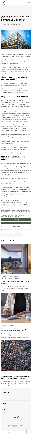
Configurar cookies (16, 226)
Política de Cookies (5, 214)
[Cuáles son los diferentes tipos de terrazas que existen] (16, 259)
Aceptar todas (16, 219)
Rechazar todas (16, 223)
